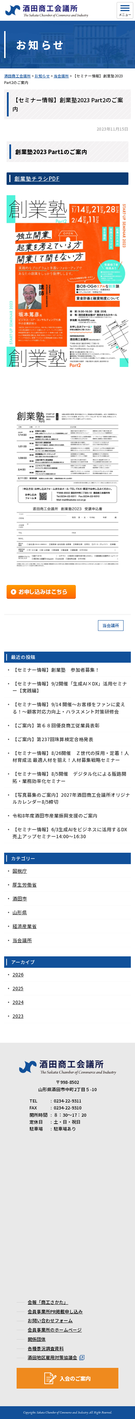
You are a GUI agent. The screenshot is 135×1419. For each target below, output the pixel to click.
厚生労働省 (24, 884)
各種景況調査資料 (46, 1348)
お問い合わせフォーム (50, 1320)
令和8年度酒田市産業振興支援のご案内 (55, 815)
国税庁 (19, 870)
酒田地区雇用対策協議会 (52, 1357)
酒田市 (19, 898)
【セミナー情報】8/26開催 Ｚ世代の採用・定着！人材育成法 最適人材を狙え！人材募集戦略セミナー (70, 756)
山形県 (19, 912)
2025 (18, 988)
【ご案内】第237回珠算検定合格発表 (52, 739)
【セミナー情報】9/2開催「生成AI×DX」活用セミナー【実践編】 (69, 687)
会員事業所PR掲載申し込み (55, 1311)
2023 (18, 1015)
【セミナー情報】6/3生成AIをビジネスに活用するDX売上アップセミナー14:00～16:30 (69, 833)
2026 (18, 974)
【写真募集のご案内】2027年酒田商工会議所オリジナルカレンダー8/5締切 (71, 798)
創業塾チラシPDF (37, 178)
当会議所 (110, 625)
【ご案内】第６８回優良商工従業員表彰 (56, 725)
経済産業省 (24, 926)
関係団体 (37, 1339)
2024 (18, 1002)
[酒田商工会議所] (46, 14)
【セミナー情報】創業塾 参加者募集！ (56, 669)
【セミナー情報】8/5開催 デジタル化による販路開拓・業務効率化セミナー (69, 777)
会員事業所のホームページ (55, 1329)
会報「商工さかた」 (48, 1302)
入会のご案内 (75, 1378)
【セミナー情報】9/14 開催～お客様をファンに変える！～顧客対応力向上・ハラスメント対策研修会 (68, 708)
